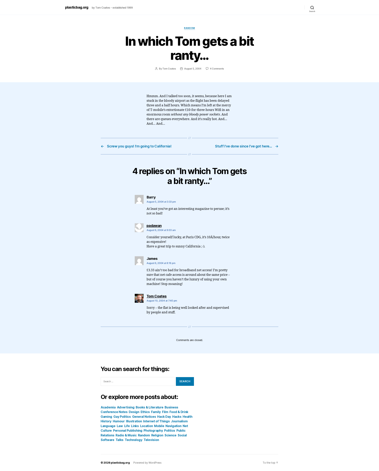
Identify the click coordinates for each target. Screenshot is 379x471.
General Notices (144, 417)
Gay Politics (122, 417)
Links (135, 426)
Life (127, 426)
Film (165, 412)
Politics (169, 430)
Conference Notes (114, 412)
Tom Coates (169, 68)
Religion (157, 435)
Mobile (159, 426)
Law (120, 426)
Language (108, 426)
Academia (108, 407)
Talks (120, 440)
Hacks (177, 417)
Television (151, 440)
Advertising (126, 407)
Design (134, 412)
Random (189, 28)
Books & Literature (149, 407)
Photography (153, 430)
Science (170, 435)
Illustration (134, 421)
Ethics (145, 412)
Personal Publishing (127, 430)
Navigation (173, 426)
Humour (119, 421)
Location (146, 426)
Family (156, 412)
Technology (133, 440)
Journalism (179, 421)
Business (171, 407)
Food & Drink (179, 412)
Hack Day (164, 417)
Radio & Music (126, 435)
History (106, 421)
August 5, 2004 (192, 68)
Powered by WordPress (147, 462)
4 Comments (217, 68)
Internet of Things (156, 421)
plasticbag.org (76, 7)
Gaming (106, 417)
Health (187, 417)
